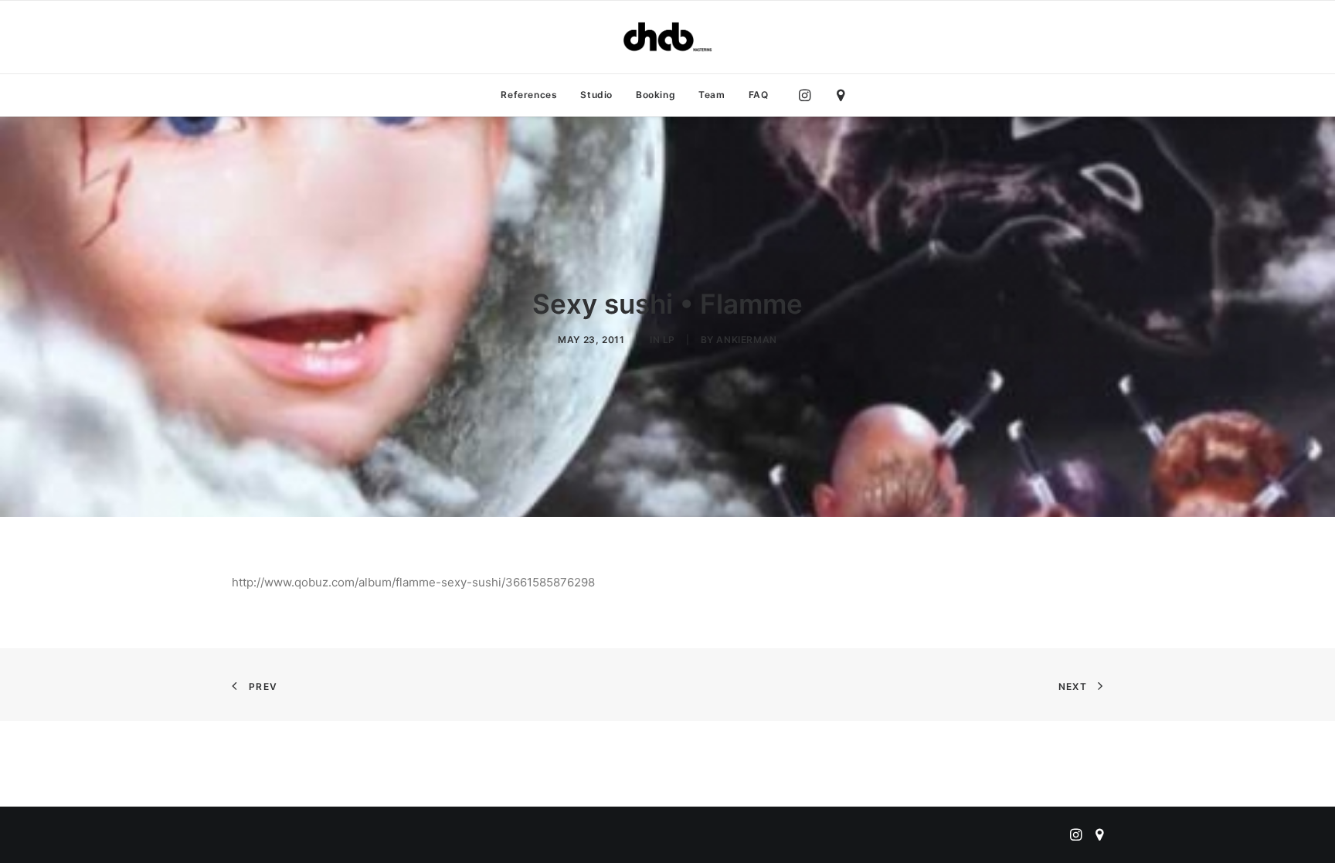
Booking (655, 94)
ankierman (746, 339)
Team (711, 94)
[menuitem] (529, 95)
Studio (596, 94)
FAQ (759, 94)
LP (669, 339)
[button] (808, 95)
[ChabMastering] (667, 37)
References (529, 94)
